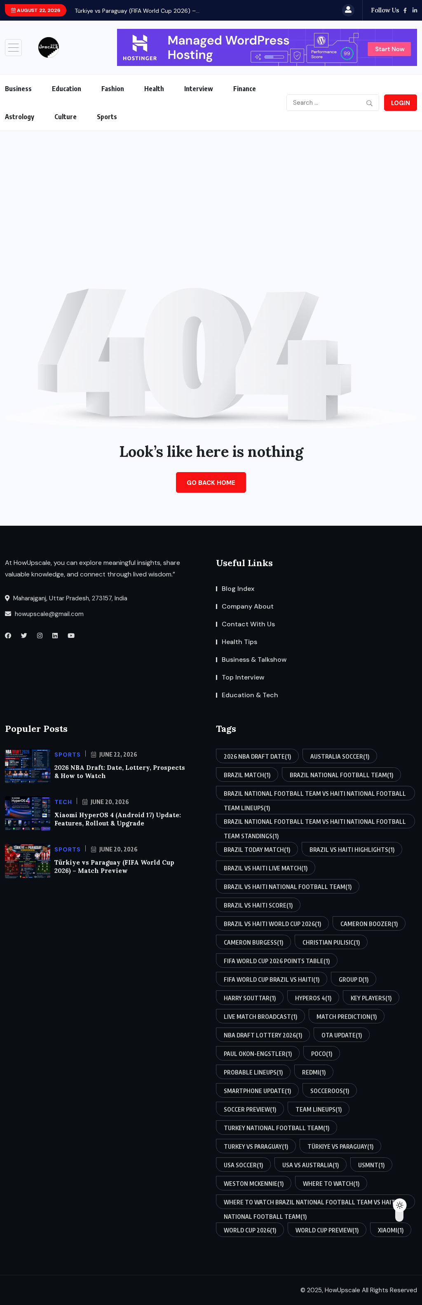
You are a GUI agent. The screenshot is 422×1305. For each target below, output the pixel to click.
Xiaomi (390, 1230)
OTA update (341, 1035)
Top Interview (243, 677)
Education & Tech (250, 695)
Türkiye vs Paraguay (340, 1146)
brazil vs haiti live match (265, 868)
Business (18, 89)
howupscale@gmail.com (48, 614)
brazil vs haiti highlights (351, 849)
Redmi (314, 1072)
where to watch (331, 1183)
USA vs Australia (310, 1165)
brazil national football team (341, 774)
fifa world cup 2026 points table (277, 960)
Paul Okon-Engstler (258, 1053)
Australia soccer (339, 756)
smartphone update (257, 1090)
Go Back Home (211, 483)
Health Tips (239, 641)
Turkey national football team (276, 1127)
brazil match (247, 774)
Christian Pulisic (331, 942)
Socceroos (329, 1090)
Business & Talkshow (254, 659)
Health (154, 89)
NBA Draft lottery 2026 (263, 1035)
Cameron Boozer (369, 923)
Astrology (19, 117)
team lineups (318, 1109)
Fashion (112, 89)
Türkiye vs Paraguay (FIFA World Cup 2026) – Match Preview (114, 866)
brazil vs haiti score (258, 905)
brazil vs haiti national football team (288, 886)
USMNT (371, 1165)
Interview (198, 89)
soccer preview (250, 1109)
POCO (321, 1053)
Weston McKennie (254, 1183)
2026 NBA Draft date (257, 756)
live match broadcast (260, 1016)
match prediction (346, 1016)
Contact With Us (248, 624)
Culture (65, 117)
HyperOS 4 (313, 998)
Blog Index (238, 588)
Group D (353, 979)
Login (400, 103)
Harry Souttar (250, 998)
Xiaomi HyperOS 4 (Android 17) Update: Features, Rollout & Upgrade (117, 819)
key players (371, 998)
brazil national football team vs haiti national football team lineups (315, 795)
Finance (244, 89)
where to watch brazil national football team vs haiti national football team (310, 1204)
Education (66, 89)
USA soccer (243, 1165)
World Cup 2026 (250, 1230)
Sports (107, 117)
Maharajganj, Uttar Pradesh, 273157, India (69, 598)
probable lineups (253, 1072)
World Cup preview (327, 1230)
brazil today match (257, 849)
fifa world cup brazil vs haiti (271, 979)
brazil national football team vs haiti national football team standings (315, 823)
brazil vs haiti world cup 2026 (272, 923)
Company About (248, 606)
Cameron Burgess (253, 942)
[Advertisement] (211, 193)
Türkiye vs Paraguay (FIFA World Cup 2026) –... (137, 10)
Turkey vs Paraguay (256, 1146)
